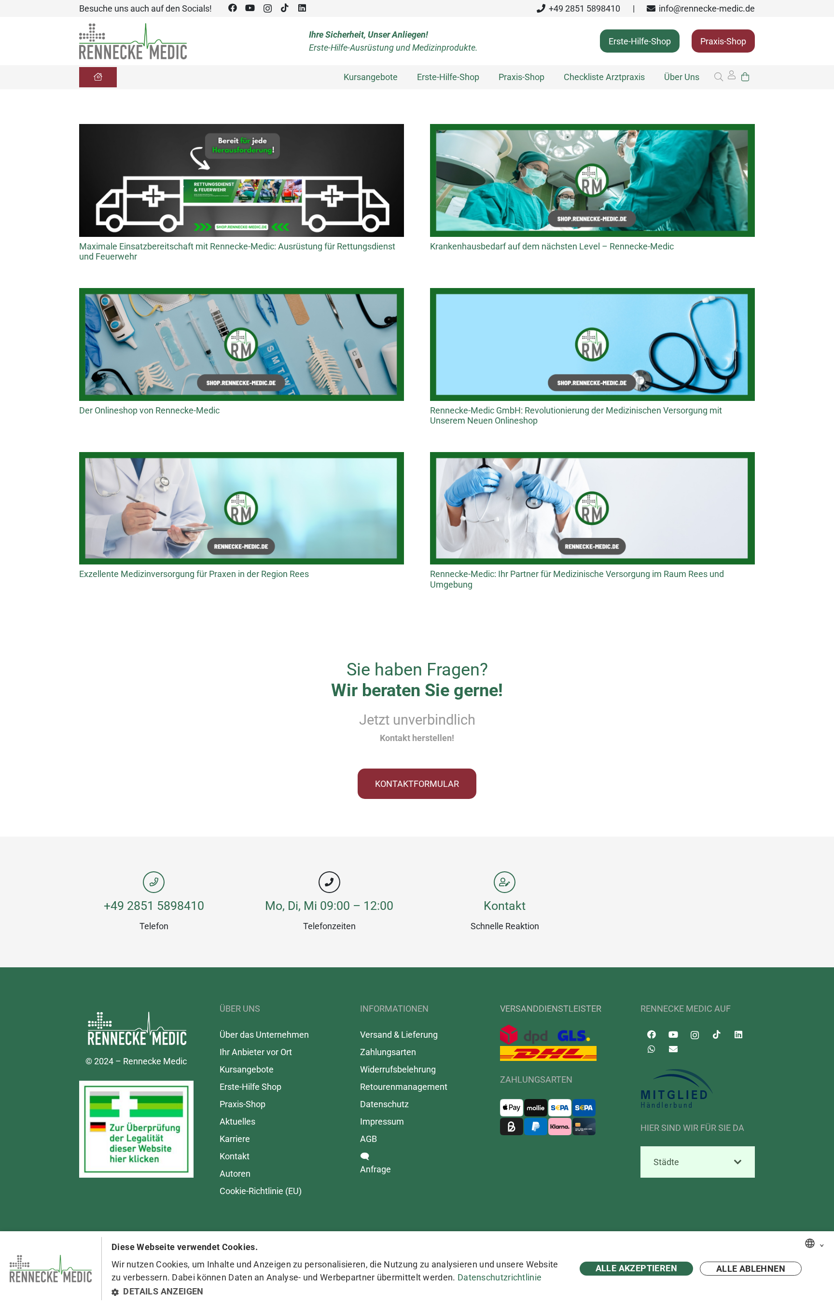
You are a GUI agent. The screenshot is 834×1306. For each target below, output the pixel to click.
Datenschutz (384, 1104)
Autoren (235, 1174)
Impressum (382, 1121)
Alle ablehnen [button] (750, 1269)
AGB (368, 1139)
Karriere (235, 1139)
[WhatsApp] (651, 1049)
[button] (718, 76)
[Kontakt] (505, 882)
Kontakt (505, 906)
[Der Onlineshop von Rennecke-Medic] (241, 294)
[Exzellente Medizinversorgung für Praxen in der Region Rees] (241, 459)
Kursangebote (247, 1069)
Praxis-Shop (242, 1104)
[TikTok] (284, 7)
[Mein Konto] (732, 77)
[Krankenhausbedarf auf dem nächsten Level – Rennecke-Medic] (592, 130)
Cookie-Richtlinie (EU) (261, 1191)
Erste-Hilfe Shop (250, 1087)
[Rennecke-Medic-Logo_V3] (133, 41)
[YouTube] (250, 7)
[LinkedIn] (302, 7)
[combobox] (810, 1243)
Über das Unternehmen (264, 1035)
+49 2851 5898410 (154, 906)
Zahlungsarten (388, 1052)
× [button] (822, 1244)
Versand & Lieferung (399, 1035)
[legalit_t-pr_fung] (136, 1129)
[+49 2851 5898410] (154, 882)
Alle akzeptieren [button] (636, 1268)
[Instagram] (267, 8)
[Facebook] (232, 7)
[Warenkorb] (745, 76)
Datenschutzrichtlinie (500, 1277)
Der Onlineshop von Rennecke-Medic (149, 410)
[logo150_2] (697, 1089)
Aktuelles (237, 1121)
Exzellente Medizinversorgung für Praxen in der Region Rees (194, 574)
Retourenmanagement (403, 1087)
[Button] (98, 77)
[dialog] (417, 1268)
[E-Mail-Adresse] (673, 1049)
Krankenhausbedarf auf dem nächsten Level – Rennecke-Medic (552, 246)
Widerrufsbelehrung (398, 1069)
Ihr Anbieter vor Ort (256, 1052)
